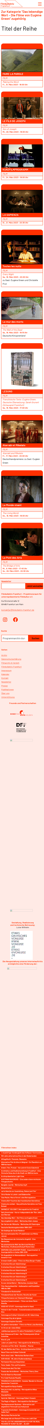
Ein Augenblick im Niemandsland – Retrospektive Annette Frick (19, 1256)
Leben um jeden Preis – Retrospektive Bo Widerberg (20, 1343)
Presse (4, 685)
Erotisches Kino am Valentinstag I (13, 1264)
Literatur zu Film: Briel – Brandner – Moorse (17, 1346)
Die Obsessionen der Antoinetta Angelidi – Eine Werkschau (18, 1240)
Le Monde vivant (12, 505)
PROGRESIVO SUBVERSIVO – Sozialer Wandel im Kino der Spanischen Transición (22, 1382)
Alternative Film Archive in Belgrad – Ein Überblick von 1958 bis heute (21, 1163)
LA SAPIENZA (11, 214)
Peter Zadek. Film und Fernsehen (13, 1365)
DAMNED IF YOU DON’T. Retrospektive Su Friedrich (20, 1209)
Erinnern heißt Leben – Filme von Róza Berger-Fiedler (21, 1261)
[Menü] (39, 4)
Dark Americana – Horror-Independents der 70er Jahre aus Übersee (21, 1213)
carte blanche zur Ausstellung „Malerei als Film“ (18, 1191)
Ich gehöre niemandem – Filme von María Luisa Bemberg (22, 1325)
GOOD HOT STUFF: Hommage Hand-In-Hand (17, 1306)
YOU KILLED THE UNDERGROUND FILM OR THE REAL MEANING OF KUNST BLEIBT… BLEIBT (20, 1423)
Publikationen (7, 689)
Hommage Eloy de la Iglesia (11, 1318)
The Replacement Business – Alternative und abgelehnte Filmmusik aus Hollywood (17, 1405)
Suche (4, 631)
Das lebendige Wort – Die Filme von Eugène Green (19, 1218)
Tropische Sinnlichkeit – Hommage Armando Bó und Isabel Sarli (20, 1411)
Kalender (5, 674)
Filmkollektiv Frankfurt (11, 666)
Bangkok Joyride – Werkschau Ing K (14, 1185)
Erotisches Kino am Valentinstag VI (14, 1280)
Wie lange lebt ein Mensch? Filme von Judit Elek (19, 1418)
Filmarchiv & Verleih (10, 663)
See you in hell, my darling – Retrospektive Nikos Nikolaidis (19, 1391)
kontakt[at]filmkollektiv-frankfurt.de (17, 610)
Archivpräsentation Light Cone (12, 1176)
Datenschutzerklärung (11, 659)
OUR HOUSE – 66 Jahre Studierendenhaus (16, 1359)
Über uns (5, 693)
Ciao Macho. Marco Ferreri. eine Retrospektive (18, 1198)
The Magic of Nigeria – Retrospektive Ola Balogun (19, 1401)
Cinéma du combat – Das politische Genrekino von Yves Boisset (21, 1205)
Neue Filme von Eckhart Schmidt (13, 1352)
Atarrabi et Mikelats (14, 445)
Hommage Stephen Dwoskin (11, 1321)
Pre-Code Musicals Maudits (11, 1378)
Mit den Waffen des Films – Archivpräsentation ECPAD (21, 1349)
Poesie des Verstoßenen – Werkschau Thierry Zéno (19, 1371)
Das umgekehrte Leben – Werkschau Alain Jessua (19, 1221)
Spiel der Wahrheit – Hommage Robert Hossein (18, 1398)
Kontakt (4, 678)
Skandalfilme (6, 1395)
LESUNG (7, 391)
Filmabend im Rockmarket (11, 1292)
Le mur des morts (13, 321)
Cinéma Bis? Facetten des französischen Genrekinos (20, 1201)
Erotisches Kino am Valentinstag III (14, 1270)
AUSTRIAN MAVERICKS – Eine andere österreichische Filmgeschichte (21, 1180)
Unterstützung (8, 697)
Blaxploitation (6, 1188)
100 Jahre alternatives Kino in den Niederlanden (19, 1156)
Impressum (6, 670)
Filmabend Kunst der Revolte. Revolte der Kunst (19, 1295)
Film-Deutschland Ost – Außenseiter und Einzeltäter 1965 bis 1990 (20, 1287)
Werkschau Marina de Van (10, 1415)
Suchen (35, 638)
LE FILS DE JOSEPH (14, 121)
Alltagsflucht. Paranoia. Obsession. (14, 1159)
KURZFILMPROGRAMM (15, 169)
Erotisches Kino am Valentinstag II (13, 1267)
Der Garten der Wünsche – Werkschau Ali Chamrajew (20, 1224)
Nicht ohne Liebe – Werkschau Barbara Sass (17, 1355)
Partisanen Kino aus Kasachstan (13, 1362)
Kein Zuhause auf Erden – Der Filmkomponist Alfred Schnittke (20, 1335)
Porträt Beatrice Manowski (11, 1375)
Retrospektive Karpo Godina (11, 1386)
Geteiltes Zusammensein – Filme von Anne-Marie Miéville (19, 1302)
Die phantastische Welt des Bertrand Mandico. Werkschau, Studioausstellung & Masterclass (18, 1246)
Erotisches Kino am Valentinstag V (14, 1277)
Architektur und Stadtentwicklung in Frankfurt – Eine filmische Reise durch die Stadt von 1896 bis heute (21, 1172)
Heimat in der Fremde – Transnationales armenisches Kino (21, 1311)
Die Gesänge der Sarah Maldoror (13, 1231)
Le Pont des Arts (12, 557)
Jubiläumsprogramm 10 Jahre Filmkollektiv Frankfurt (21, 1331)
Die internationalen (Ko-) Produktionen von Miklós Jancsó (19, 1235)
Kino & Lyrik (5, 1340)
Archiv (4, 655)
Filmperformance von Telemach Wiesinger (17, 1298)
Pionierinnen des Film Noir (11, 1368)
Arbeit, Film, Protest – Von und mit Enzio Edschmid (20, 1168)
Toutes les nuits (12, 266)
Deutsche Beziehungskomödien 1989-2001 (16, 1227)
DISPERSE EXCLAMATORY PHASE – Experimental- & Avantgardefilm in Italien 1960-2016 (20, 1251)
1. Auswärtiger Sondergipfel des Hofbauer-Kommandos (21, 1153)
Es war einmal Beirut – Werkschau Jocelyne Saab (19, 1283)
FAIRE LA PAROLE (13, 73)
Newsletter (6, 682)
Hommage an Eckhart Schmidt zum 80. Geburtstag (20, 1315)
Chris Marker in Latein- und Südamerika (15, 1194)
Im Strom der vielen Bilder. (11, 1328)
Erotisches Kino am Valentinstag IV (14, 1273)
